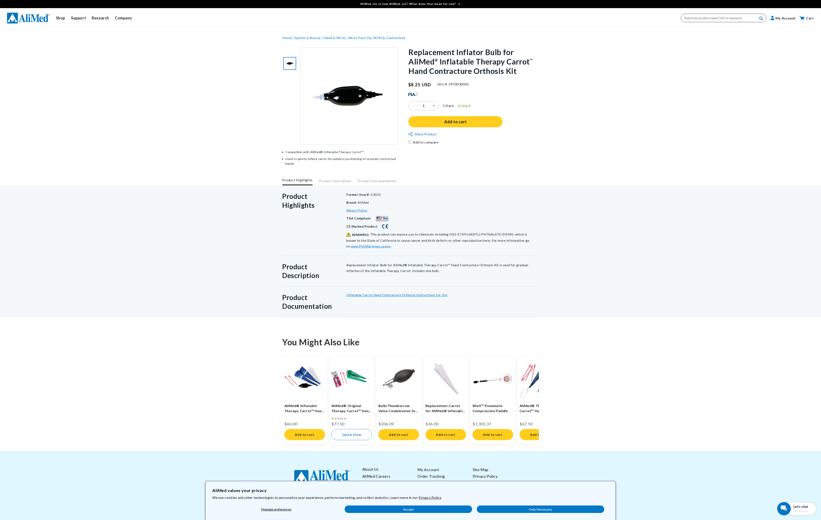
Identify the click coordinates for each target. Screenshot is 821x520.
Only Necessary (540, 509)
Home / (288, 38)
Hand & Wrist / (336, 38)
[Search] (761, 18)
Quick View (351, 435)
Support (78, 18)
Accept (408, 509)
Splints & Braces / (309, 38)
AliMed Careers (376, 476)
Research (100, 18)
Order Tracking (431, 476)
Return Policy (357, 210)
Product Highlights (297, 180)
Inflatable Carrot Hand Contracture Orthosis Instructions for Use (396, 295)
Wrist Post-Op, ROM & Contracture (376, 38)
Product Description (335, 181)
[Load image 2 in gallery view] (289, 63)
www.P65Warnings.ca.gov (371, 246)
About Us (370, 469)
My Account (428, 469)
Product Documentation (377, 181)
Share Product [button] (426, 134)
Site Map (481, 469)
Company (123, 18)
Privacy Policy (430, 497)
